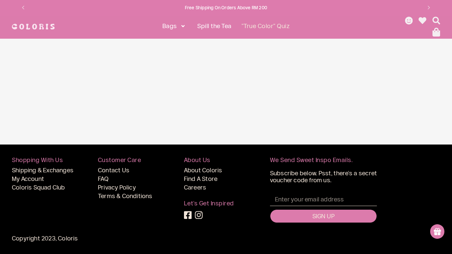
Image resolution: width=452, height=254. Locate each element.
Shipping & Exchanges (42, 170)
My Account (28, 178)
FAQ (103, 178)
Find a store (200, 178)
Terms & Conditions (125, 195)
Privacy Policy (117, 187)
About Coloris (203, 170)
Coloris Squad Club (38, 187)
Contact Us (113, 170)
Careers (195, 187)
